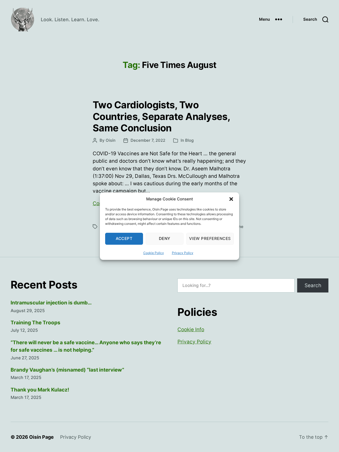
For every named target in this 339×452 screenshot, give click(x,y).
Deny (164, 238)
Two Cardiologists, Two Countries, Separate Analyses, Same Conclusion (161, 116)
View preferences (210, 238)
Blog (189, 140)
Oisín (110, 140)
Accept (124, 238)
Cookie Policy (153, 253)
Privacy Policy (182, 253)
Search (313, 285)
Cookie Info (190, 329)
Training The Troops (35, 323)
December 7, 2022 (148, 140)
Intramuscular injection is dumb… (51, 303)
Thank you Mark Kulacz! (40, 390)
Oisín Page (41, 437)
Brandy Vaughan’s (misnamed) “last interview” (67, 370)
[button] (231, 199)
